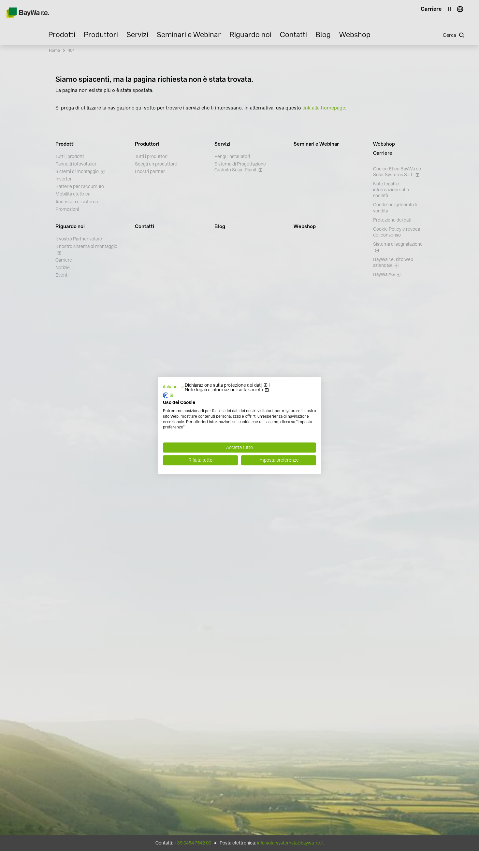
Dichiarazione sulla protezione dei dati (223, 385)
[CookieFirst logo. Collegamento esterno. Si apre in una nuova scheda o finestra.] (168, 395)
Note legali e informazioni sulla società (224, 390)
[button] (174, 387)
